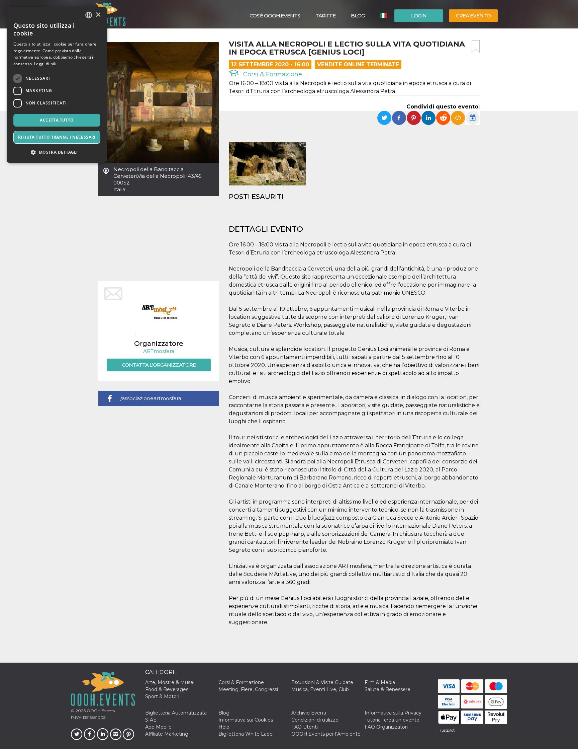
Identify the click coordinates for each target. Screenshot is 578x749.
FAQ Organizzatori (386, 727)
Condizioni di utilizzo (315, 720)
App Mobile (158, 727)
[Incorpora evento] (458, 118)
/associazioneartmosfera (150, 398)
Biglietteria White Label (246, 734)
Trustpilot (446, 730)
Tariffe (325, 15)
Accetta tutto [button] (57, 120)
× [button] (97, 14)
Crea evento (473, 15)
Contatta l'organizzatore (159, 365)
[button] (56, 152)
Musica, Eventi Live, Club (320, 689)
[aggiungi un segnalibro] (476, 46)
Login (418, 15)
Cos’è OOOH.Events (275, 15)
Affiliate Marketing (166, 734)
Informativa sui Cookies (245, 720)
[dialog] (57, 85)
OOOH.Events (100, 710)
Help (223, 727)
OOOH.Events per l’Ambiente (326, 734)
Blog (358, 15)
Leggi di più (45, 64)
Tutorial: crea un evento (392, 720)
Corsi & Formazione (272, 74)
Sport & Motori (162, 696)
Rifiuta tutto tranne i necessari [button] (57, 137)
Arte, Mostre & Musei (169, 682)
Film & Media (380, 682)
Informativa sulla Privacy (393, 713)
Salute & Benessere (387, 689)
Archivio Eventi (308, 713)
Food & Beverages (166, 689)
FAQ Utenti (304, 727)
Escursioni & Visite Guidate (322, 682)
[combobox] (88, 15)
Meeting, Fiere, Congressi (248, 689)
